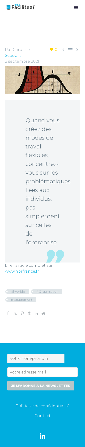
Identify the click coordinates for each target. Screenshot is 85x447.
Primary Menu (76, 7)
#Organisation (47, 291)
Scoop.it (13, 55)
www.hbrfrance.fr (22, 271)
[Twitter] (15, 313)
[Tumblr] (29, 313)
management (21, 299)
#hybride (18, 291)
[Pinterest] (22, 313)
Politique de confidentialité (43, 406)
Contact (42, 416)
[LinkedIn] (36, 313)
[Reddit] (43, 313)
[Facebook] (8, 313)
